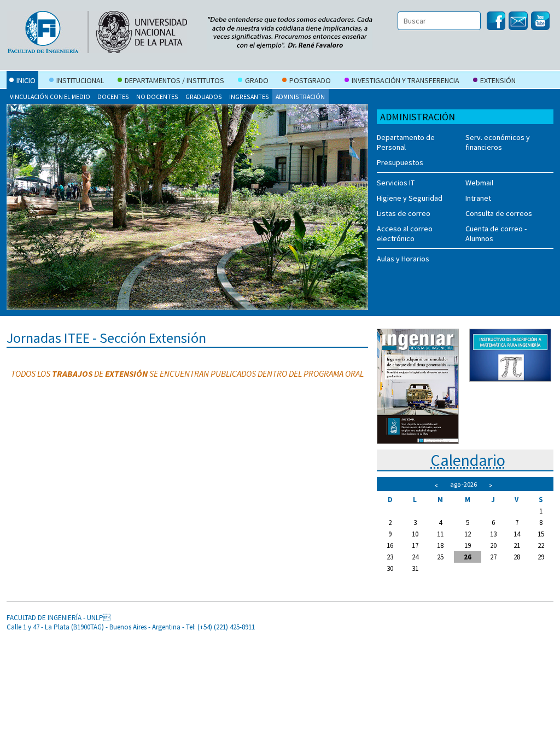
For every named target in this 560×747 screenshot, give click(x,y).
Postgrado (310, 80)
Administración (300, 96)
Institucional (80, 80)
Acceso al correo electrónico (405, 233)
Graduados (203, 96)
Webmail (479, 183)
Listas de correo (403, 213)
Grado (257, 80)
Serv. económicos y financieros (497, 142)
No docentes (157, 96)
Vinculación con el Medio (50, 96)
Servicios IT (396, 183)
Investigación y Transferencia (405, 80)
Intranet (478, 198)
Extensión (498, 80)
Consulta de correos (498, 213)
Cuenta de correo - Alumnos (496, 233)
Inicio (26, 80)
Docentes (113, 96)
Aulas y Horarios (403, 259)
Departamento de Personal (406, 142)
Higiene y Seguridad (409, 198)
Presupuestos (400, 162)
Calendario (467, 460)
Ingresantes (249, 96)
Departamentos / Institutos (174, 80)
